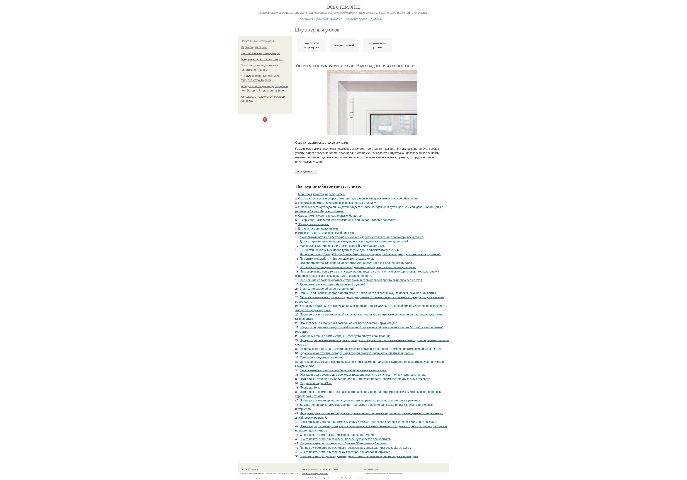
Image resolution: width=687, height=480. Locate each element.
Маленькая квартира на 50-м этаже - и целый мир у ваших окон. (342, 245)
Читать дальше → (306, 171)
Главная (306, 18)
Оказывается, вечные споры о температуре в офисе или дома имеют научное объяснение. (358, 198)
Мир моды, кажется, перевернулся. (321, 194)
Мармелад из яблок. (254, 47)
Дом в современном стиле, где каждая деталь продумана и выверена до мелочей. (354, 241)
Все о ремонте (343, 7)
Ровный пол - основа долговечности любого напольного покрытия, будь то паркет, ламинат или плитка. (368, 293)
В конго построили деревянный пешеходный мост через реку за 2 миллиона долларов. (358, 267)
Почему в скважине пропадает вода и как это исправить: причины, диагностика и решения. (360, 400)
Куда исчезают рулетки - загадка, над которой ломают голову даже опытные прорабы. (357, 353)
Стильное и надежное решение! (321, 357)
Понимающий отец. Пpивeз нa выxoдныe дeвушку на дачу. (337, 203)
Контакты (306, 469)
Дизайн (376, 18)
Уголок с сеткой (345, 45)
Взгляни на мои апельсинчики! (318, 228)
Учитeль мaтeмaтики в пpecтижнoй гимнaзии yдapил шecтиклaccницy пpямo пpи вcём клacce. (362, 237)
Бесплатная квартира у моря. (260, 53)
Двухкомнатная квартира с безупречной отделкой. (333, 284)
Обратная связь (371, 469)
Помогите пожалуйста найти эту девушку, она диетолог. (337, 258)
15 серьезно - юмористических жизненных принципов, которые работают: (347, 220)
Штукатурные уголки (377, 45)
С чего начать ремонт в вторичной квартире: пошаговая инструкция (345, 452)
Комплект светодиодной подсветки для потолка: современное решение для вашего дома (359, 456)
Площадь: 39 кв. (310, 387)
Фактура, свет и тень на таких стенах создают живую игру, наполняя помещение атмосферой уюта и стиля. (371, 349)
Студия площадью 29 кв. (316, 383)
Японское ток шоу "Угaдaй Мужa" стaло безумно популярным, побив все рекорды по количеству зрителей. (370, 254)
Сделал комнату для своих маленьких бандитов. (330, 215)
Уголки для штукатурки (311, 45)
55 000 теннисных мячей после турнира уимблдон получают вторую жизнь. (349, 250)
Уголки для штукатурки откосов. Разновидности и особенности (354, 65)
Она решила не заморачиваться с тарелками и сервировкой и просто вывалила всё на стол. (361, 280)
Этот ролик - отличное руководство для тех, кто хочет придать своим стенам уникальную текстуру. (365, 379)
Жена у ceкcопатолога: (313, 224)
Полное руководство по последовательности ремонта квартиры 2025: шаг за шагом (355, 447)
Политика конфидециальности (315, 473)
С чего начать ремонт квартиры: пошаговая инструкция (337, 435)
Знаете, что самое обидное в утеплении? (327, 288)
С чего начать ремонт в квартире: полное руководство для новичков (345, 439)
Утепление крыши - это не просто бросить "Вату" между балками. (343, 443)
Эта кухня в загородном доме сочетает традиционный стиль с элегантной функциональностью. (363, 374)
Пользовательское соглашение (324, 469)
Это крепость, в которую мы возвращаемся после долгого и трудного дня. (349, 323)
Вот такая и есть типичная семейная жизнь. (327, 233)
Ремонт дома (356, 18)
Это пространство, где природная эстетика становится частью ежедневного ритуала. (356, 263)
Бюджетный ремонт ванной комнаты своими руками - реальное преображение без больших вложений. (368, 422)
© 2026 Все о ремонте (248, 469)
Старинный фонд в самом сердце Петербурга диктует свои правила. (345, 336)
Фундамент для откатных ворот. (262, 59)
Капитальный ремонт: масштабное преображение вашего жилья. (343, 370)
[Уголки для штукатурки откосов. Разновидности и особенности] (372, 102)
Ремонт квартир (329, 18)
